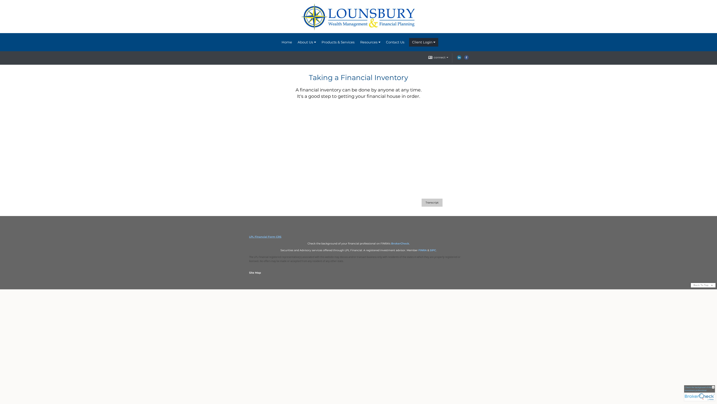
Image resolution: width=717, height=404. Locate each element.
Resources (369, 42)
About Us (305, 42)
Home (287, 42)
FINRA (422, 250)
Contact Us (395, 42)
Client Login (422, 42)
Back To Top (701, 285)
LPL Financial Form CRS (265, 236)
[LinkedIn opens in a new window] (459, 58)
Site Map (255, 272)
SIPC (433, 250)
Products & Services (338, 42)
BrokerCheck (400, 243)
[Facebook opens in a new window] (466, 58)
